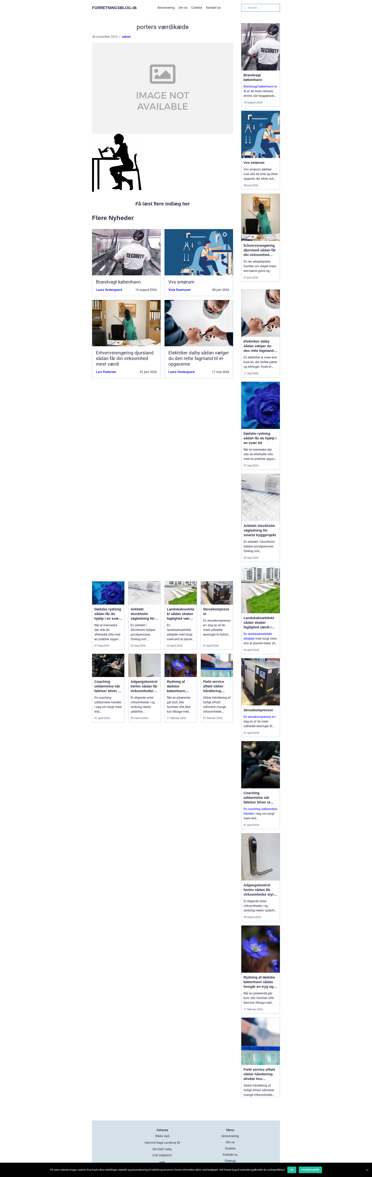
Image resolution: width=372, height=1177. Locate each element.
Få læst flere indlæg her (162, 203)
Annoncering (166, 7)
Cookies (196, 7)
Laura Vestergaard (109, 290)
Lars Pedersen (106, 372)
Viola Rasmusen (179, 290)
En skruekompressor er (259, 717)
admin (126, 37)
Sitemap (230, 1161)
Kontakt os (213, 7)
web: (162, 1162)
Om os (182, 7)
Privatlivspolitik (310, 1169)
